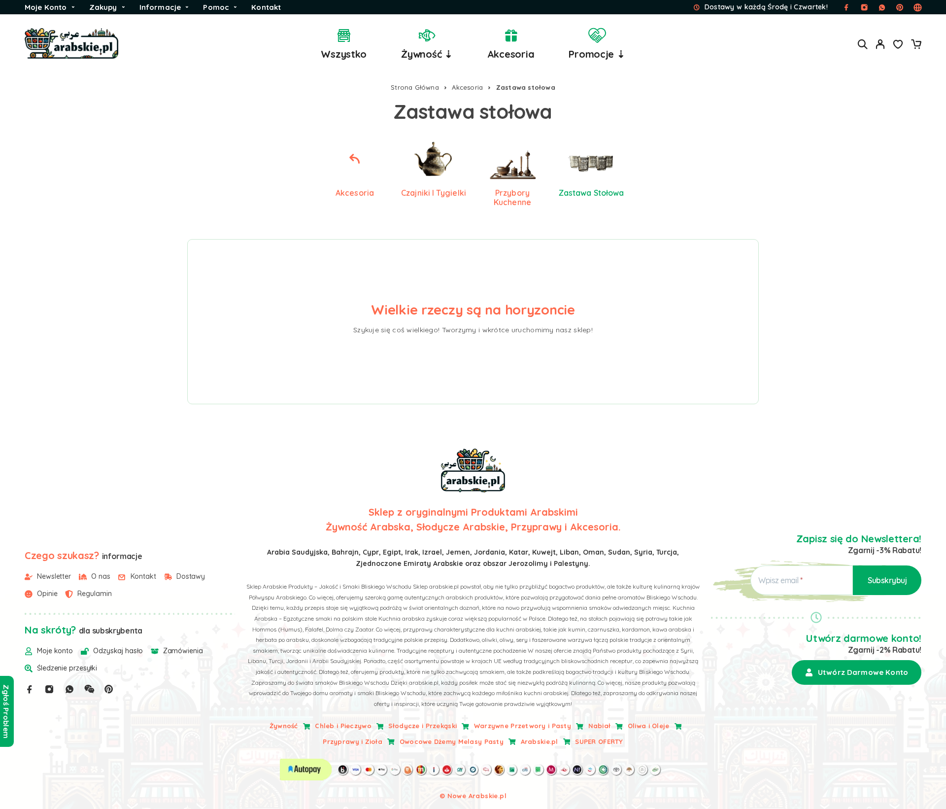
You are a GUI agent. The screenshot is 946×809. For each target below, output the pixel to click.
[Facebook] (29, 689)
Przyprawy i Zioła (352, 741)
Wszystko (344, 54)
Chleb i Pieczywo (343, 726)
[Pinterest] (109, 689)
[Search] (863, 44)
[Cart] (916, 45)
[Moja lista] (898, 45)
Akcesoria (511, 54)
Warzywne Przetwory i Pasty (522, 726)
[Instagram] (49, 689)
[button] (856, 672)
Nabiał (599, 726)
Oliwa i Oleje (649, 726)
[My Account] (880, 44)
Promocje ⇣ (597, 54)
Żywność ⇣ (427, 54)
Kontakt (266, 7)
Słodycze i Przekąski (422, 726)
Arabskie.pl (539, 741)
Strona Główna (415, 87)
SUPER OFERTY (599, 741)
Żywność (284, 726)
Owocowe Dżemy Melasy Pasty (452, 741)
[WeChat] (89, 689)
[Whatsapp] (69, 689)
